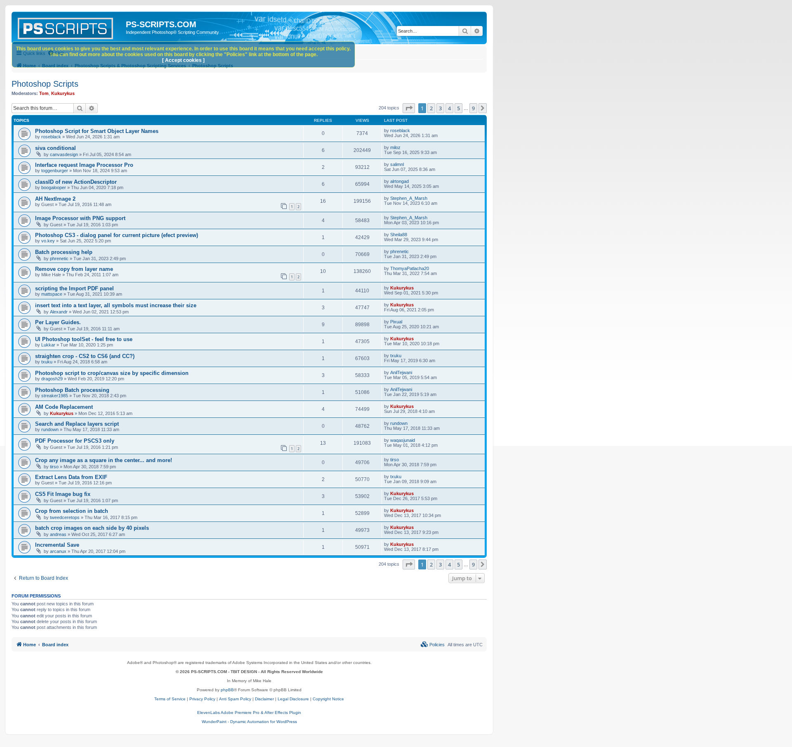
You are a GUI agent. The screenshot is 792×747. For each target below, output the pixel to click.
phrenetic (59, 258)
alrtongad (399, 181)
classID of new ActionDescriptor (76, 182)
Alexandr (59, 311)
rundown (50, 429)
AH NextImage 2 (55, 199)
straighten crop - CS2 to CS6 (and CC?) (84, 356)
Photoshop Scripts (45, 83)
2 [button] (431, 108)
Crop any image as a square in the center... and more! (103, 460)
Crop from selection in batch (71, 511)
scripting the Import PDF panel (74, 288)
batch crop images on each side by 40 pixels (92, 528)
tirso (54, 466)
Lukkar (48, 344)
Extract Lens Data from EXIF (71, 477)
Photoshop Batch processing (72, 390)
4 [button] (449, 108)
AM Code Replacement (64, 407)
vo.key (48, 240)
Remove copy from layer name (74, 269)
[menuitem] (433, 645)
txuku (46, 361)
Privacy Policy (202, 699)
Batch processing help (63, 252)
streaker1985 (54, 395)
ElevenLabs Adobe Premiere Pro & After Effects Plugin (249, 712)
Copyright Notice (328, 699)
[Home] (70, 27)
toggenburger (54, 170)
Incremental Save (57, 545)
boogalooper (53, 187)
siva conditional (55, 148)
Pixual (396, 321)
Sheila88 (398, 234)
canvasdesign (64, 154)
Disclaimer (264, 699)
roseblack (51, 136)
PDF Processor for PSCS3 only (74, 441)
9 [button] (473, 108)
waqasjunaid (402, 440)
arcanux (58, 551)
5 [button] (458, 108)
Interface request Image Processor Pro (84, 165)
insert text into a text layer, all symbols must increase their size (115, 305)
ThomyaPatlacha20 (409, 268)
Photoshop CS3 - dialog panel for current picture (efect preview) (116, 235)
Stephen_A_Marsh (408, 198)
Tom (44, 93)
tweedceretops (65, 517)
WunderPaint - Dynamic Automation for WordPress (249, 721)
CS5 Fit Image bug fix (62, 494)
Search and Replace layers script (77, 424)
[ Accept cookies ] (183, 60)
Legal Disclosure (293, 699)
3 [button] (440, 108)
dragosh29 (52, 378)
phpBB (227, 690)
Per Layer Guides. (58, 322)
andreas (58, 534)
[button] (409, 108)
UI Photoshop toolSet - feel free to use (83, 339)
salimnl (397, 164)
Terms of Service (170, 699)
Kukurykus (63, 93)
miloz (395, 147)
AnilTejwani (401, 372)
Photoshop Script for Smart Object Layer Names (96, 131)
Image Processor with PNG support (80, 218)
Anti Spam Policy (235, 699)
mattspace (51, 294)
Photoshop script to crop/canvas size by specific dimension (112, 373)
